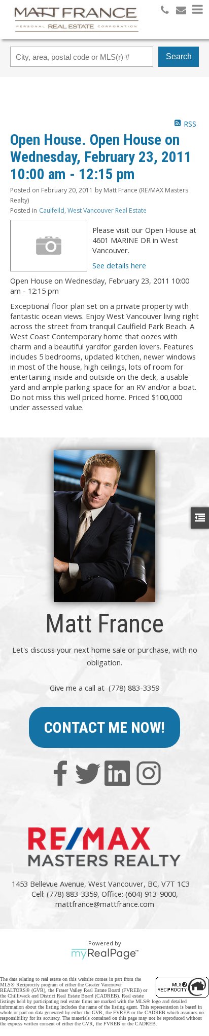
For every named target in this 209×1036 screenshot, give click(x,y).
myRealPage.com (105, 954)
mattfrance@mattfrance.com (104, 904)
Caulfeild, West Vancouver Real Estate (93, 210)
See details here (119, 265)
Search (179, 56)
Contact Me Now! (104, 727)
